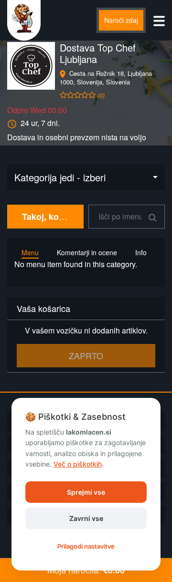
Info (141, 252)
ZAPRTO (86, 355)
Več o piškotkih (78, 464)
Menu (30, 252)
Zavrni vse (86, 518)
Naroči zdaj (121, 20)
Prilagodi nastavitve (86, 546)
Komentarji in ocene (87, 252)
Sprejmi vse (86, 492)
